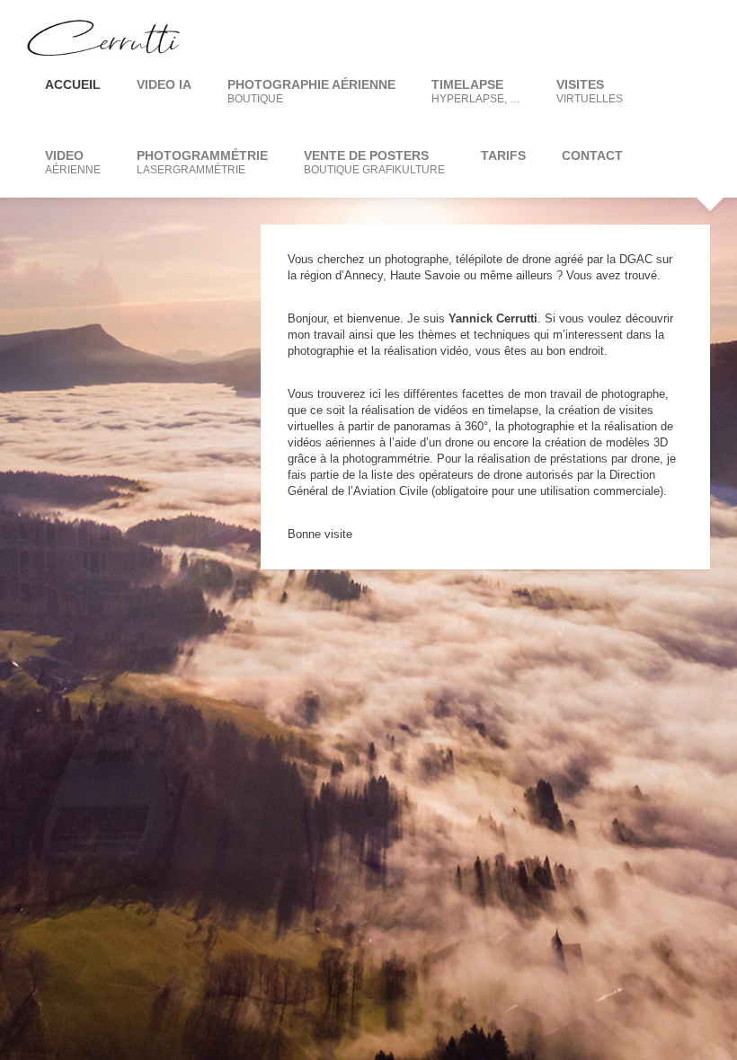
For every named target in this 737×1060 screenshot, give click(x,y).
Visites (589, 91)
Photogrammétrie (202, 162)
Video (73, 162)
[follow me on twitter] (656, 36)
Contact (592, 155)
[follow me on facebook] (620, 36)
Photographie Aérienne (311, 91)
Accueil (73, 84)
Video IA (164, 84)
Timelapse (475, 91)
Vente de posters (374, 162)
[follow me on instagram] (692, 36)
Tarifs (503, 155)
